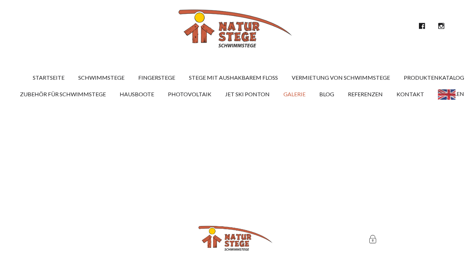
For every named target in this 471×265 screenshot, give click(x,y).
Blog (326, 94)
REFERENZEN (365, 94)
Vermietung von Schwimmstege (341, 77)
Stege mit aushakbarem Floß (233, 77)
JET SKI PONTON (247, 94)
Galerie (294, 94)
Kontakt (410, 94)
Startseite (48, 77)
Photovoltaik (189, 94)
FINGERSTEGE (156, 77)
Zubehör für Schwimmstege (63, 94)
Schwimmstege (101, 77)
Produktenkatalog (434, 77)
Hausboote (137, 94)
